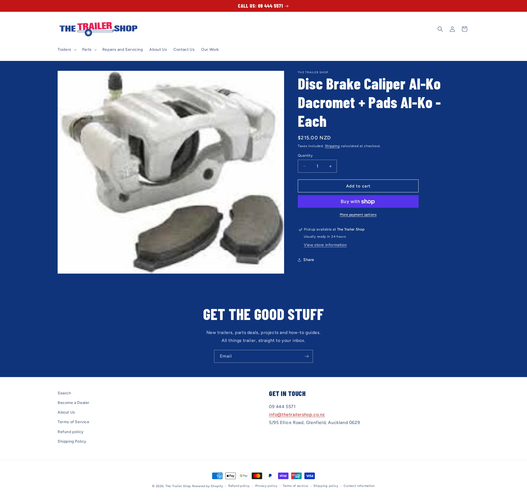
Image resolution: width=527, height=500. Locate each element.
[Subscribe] (307, 356)
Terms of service (295, 486)
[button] (66, 49)
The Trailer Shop (178, 486)
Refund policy (71, 431)
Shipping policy (325, 486)
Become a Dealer (73, 402)
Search (64, 393)
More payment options (358, 215)
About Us (66, 412)
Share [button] (308, 259)
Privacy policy (266, 486)
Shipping (332, 146)
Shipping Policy (72, 441)
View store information (325, 245)
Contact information (359, 486)
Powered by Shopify (207, 486)
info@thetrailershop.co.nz (297, 414)
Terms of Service (73, 422)
